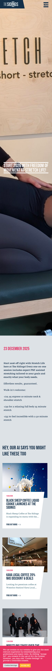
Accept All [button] (25, 665)
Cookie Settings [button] (10, 665)
